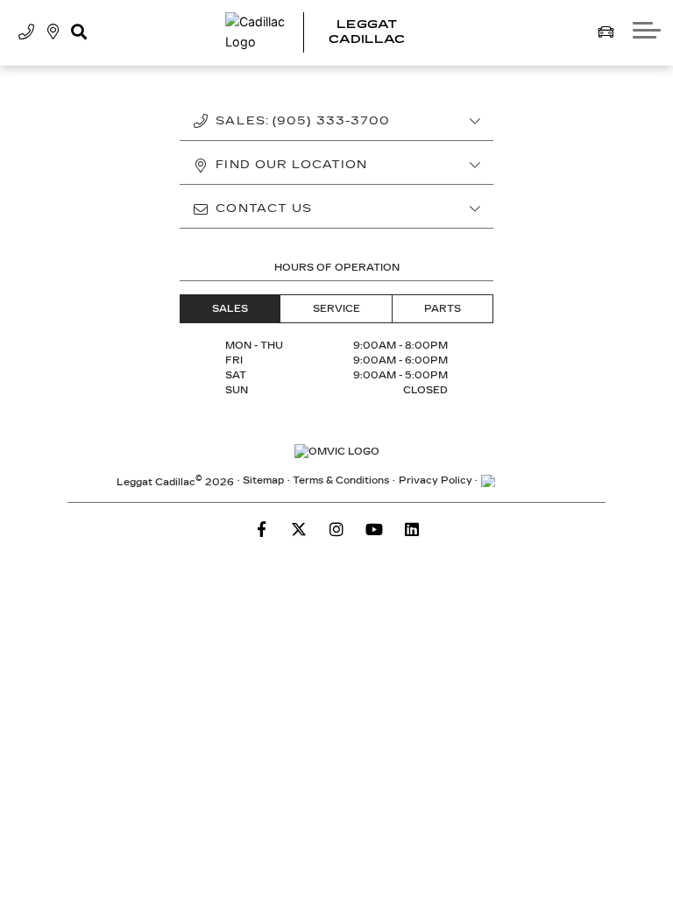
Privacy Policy (435, 480)
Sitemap (263, 480)
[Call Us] (26, 33)
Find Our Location (291, 165)
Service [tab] (336, 308)
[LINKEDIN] (412, 530)
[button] (79, 33)
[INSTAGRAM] (336, 530)
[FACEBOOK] (261, 530)
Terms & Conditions (341, 480)
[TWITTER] (299, 530)
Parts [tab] (442, 308)
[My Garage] (606, 33)
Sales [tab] (230, 308)
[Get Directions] (53, 33)
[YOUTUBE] (374, 530)
